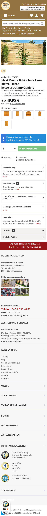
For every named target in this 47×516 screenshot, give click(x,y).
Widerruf (5, 375)
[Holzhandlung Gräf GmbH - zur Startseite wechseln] (5, 5)
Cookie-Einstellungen (10, 363)
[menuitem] (9, 15)
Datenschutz (6, 369)
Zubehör (8, 230)
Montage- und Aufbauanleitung (17, 206)
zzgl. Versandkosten (17, 104)
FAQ (3, 359)
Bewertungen (9, 183)
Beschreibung (9, 167)
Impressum (6, 366)
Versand (5, 378)
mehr (5, 176)
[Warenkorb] (41, 15)
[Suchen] (42, 23)
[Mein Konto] (36, 15)
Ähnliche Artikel (10, 237)
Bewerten (22, 157)
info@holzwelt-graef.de (18, 315)
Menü (11, 15)
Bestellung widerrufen (35, 7)
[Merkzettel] (31, 15)
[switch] (5, 512)
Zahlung (4, 356)
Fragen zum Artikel (26, 160)
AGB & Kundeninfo (9, 372)
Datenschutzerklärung (37, 9)
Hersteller (7, 217)
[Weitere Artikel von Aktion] (3, 71)
